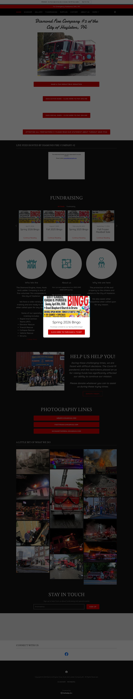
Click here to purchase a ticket (66, 332)
